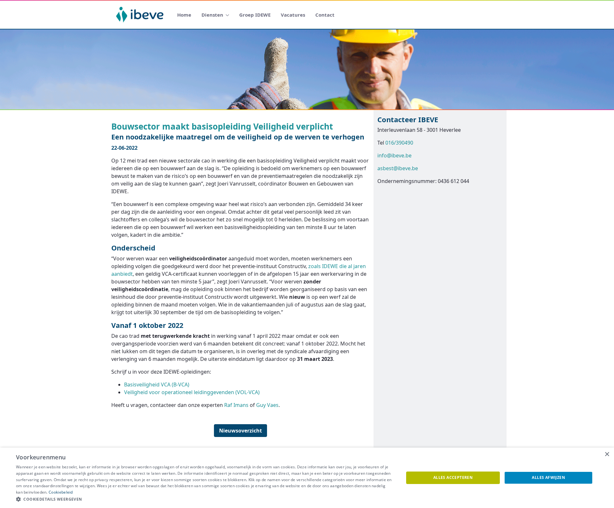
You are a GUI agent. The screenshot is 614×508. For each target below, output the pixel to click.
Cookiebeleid (61, 492)
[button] (204, 499)
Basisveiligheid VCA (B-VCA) (156, 384)
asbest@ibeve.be (397, 168)
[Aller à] (141, 15)
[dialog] (307, 478)
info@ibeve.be (394, 155)
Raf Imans (236, 405)
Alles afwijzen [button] (548, 477)
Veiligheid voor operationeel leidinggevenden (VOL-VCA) (192, 392)
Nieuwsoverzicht (240, 430)
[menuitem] (184, 15)
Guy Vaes (267, 405)
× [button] (606, 454)
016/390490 (399, 142)
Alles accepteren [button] (453, 477)
